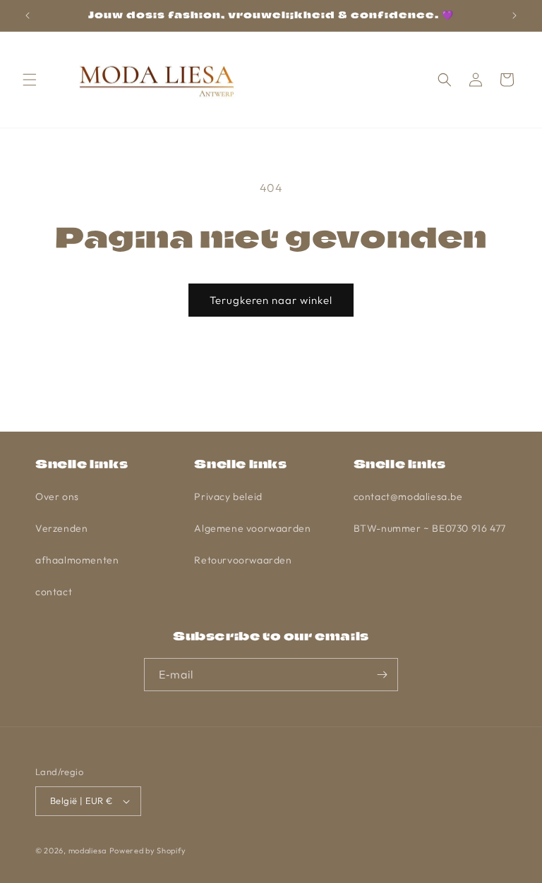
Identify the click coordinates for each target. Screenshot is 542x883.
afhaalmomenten (77, 560)
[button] (29, 79)
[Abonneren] (381, 674)
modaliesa (87, 850)
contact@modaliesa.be (408, 496)
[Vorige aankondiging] (27, 15)
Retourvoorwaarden (242, 560)
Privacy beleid (228, 496)
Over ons (57, 496)
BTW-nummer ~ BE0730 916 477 (430, 528)
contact (53, 591)
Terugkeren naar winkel (271, 300)
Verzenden (61, 528)
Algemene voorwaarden (252, 528)
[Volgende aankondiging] (514, 15)
